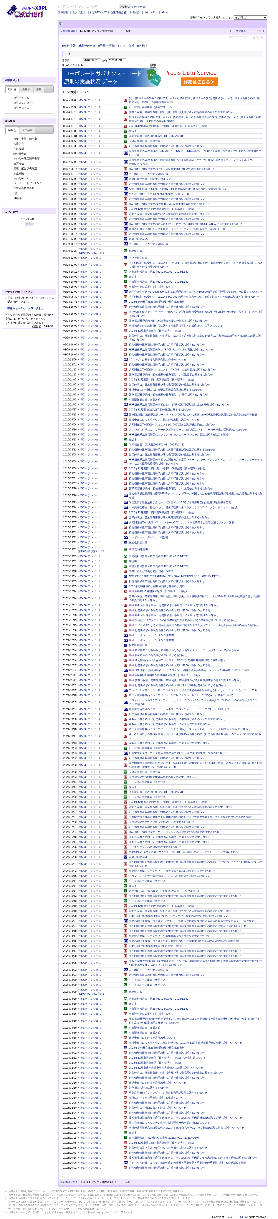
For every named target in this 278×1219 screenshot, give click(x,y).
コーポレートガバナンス (27, 183)
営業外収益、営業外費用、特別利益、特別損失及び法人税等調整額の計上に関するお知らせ (182, 112)
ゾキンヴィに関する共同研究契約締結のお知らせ (157, 359)
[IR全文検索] (139, 6)
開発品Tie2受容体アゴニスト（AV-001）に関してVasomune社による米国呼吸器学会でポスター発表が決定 (191, 920)
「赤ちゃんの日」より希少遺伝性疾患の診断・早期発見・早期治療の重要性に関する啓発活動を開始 (187, 1162)
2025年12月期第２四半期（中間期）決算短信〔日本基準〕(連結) (167, 468)
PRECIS (240, 1217)
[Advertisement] (114, 23)
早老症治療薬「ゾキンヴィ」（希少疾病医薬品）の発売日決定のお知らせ (172, 870)
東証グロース (21, 107)
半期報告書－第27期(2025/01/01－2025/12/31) (156, 444)
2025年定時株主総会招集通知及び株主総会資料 (157, 586)
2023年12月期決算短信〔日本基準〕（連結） (155, 1062)
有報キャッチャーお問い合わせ (25, 308)
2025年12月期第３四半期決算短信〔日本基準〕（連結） (162, 379)
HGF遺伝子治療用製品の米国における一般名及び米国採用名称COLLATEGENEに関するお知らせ (185, 223)
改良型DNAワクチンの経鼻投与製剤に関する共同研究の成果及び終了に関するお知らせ (186, 620)
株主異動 (18, 173)
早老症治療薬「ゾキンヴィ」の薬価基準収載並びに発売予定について (169, 935)
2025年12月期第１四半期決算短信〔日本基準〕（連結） (162, 512)
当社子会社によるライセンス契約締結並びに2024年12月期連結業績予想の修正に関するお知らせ (185, 1042)
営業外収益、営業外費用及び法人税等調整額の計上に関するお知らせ (169, 213)
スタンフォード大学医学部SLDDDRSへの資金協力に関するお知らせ (169, 875)
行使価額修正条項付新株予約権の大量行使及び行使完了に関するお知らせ (172, 449)
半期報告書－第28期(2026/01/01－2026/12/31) (156, 136)
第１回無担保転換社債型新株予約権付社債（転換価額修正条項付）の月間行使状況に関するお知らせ (187, 925)
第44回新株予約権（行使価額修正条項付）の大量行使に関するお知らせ (171, 724)
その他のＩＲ (21, 178)
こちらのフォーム (43, 297)
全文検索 (77, 12)
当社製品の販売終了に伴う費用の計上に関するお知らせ (161, 822)
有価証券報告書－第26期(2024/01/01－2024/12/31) (159, 566)
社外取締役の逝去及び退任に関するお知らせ (161, 655)
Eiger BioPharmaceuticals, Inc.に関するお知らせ (157, 945)
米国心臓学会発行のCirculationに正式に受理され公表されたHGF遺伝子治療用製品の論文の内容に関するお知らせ (195, 291)
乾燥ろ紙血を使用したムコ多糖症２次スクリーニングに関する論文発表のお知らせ (177, 228)
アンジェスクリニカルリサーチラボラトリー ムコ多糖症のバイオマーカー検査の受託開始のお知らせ (188, 429)
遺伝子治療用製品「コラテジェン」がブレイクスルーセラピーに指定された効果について (181, 695)
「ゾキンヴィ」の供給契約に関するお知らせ (155, 847)
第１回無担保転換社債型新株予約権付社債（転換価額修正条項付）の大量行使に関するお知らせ (185, 895)
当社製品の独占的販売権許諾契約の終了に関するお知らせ (163, 777)
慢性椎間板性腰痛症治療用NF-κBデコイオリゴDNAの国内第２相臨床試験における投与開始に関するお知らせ (193, 1157)
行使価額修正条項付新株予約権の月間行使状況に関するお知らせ (167, 146)
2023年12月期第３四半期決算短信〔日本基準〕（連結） (162, 1142)
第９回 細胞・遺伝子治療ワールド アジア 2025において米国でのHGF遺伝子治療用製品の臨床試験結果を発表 (193, 414)
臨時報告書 (135, 250)
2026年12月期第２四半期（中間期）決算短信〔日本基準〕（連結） (168, 126)
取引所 (12, 89)
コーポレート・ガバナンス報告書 (148, 173)
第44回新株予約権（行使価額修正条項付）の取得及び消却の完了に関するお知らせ (177, 719)
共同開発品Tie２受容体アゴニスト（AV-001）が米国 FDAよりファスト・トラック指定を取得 (183, 852)
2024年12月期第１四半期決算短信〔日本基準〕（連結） (162, 905)
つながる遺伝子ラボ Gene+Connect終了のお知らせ (159, 193)
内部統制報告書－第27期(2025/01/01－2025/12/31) (159, 271)
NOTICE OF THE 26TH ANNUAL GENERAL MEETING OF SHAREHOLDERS (174, 576)
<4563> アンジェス (89, 100)
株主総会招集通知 (23, 188)
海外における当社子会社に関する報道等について (157, 1097)
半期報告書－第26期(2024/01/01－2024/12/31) (156, 792)
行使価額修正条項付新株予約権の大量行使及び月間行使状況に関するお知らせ (180, 685)
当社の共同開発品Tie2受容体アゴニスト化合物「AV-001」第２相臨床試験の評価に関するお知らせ (186, 1127)
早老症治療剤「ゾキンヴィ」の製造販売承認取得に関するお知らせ (168, 1092)
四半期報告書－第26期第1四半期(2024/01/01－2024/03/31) (164, 890)
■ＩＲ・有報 (126, 45)
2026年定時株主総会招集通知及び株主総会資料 (157, 301)
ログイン (228, 17)
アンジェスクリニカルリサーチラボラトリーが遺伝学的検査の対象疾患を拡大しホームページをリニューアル (193, 690)
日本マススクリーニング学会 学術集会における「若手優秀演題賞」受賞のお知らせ (177, 753)
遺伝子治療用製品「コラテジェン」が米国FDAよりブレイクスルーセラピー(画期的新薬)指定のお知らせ (190, 729)
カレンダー (150, 12)
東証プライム (21, 97)
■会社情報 (70, 45)
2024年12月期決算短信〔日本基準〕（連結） (161, 591)
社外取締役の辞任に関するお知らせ (150, 178)
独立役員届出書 (138, 257)
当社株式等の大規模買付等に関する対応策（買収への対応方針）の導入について (176, 325)
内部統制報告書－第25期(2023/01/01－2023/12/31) (159, 998)
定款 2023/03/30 (138, 857)
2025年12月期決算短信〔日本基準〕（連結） (155, 330)
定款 (16, 193)
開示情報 (63, 12)
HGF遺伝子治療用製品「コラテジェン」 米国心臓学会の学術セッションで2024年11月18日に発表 (192, 670)
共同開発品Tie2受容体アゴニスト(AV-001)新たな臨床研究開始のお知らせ (172, 424)
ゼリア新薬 (239, 31)
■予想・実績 (107, 45)
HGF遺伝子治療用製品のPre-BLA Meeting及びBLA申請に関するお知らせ (171, 168)
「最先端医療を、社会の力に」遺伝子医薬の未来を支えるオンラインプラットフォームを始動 (183, 507)
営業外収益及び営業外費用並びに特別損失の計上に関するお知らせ (168, 1147)
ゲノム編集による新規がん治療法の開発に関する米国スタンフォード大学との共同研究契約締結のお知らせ (197, 625)
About (164, 12)
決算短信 (18, 163)
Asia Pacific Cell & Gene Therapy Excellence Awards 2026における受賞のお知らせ (178, 188)
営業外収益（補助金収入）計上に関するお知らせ (157, 1107)
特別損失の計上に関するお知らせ (148, 1087)
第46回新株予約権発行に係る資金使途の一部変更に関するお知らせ (168, 320)
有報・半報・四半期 (25, 138)
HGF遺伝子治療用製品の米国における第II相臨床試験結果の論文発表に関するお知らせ (179, 404)
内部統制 (18, 148)
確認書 (133, 131)
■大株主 (143, 45)
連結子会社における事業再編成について (152, 1037)
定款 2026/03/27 (138, 238)
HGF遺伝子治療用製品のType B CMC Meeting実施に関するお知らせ (169, 203)
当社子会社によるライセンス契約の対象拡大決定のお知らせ (164, 419)
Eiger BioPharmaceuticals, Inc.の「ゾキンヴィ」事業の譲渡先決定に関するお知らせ (178, 915)
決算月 (26, 89)
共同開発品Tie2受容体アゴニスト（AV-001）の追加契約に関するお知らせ (172, 369)
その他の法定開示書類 (26, 158)
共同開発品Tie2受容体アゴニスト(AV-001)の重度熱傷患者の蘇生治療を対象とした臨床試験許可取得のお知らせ (194, 296)
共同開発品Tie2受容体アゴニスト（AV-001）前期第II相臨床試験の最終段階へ (180, 660)
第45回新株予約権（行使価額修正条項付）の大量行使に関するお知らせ (171, 488)
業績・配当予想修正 (25, 168)
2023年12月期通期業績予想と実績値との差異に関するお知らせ (166, 1067)
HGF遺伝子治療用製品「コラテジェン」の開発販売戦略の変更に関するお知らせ (176, 832)
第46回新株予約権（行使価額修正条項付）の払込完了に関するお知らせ (171, 374)
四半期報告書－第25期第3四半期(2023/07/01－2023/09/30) (164, 1137)
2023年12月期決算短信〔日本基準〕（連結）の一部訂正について (167, 1057)
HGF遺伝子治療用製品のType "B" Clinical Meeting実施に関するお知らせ (171, 349)
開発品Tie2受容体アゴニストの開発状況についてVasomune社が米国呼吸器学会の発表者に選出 (185, 940)
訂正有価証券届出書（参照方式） (148, 107)
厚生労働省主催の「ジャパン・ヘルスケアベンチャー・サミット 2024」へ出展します (179, 709)
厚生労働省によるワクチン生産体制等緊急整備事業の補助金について (169, 1122)
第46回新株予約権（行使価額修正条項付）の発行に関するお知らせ (168, 394)
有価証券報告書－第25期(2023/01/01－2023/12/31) (159, 1008)
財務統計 (135, 12)
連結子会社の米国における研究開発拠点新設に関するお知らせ (165, 389)
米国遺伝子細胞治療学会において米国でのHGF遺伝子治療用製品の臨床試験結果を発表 (180, 502)
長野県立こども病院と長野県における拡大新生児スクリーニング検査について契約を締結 (187, 650)
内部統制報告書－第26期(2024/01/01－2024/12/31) (159, 556)
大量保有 (18, 143)
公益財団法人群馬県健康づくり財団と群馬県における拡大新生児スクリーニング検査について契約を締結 (190, 817)
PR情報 (17, 198)
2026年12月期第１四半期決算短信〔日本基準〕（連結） (162, 208)
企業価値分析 (118, 12)
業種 (38, 89)
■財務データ (87, 45)
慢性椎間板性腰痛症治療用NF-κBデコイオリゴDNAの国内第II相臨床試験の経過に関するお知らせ (185, 1117)
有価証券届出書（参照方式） (146, 141)
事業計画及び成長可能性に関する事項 (151, 286)
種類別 (12, 130)
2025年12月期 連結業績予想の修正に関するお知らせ (160, 409)
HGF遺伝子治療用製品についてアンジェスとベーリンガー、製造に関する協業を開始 (178, 434)
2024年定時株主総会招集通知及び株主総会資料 (157, 1047)
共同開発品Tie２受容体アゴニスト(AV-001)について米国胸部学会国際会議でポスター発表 (181, 522)
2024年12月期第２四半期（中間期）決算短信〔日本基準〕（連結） (168, 802)
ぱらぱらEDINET (97, 12)
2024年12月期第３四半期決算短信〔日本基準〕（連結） (168, 675)
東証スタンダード (23, 102)
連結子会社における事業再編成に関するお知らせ (157, 1082)
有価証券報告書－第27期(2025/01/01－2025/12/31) (159, 281)
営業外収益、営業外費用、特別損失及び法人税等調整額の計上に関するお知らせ (176, 1072)
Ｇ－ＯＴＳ (254, 31)
